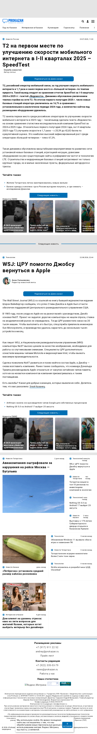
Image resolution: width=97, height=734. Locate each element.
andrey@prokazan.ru (47, 651)
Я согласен (67, 724)
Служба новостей (12, 70)
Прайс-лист (47, 655)
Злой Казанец (37, 386)
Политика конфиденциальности (74, 727)
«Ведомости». (37, 96)
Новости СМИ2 (10, 199)
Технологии (10, 257)
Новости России (12, 39)
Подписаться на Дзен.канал (48, 79)
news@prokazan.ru (47, 669)
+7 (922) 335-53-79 (47, 665)
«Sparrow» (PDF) (81, 720)
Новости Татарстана (14, 458)
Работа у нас (47, 673)
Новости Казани (76, 516)
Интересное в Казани (14, 615)
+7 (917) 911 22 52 (47, 647)
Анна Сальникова (21, 280)
